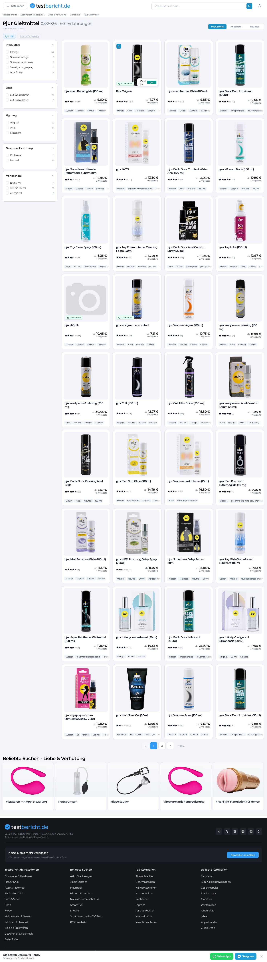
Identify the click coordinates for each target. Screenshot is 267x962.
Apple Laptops (78, 881)
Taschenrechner (144, 910)
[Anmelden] (259, 5)
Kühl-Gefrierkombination (216, 881)
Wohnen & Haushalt (16, 922)
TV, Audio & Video (15, 893)
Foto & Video (12, 899)
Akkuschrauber (144, 876)
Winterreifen (208, 905)
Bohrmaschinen (145, 881)
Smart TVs (76, 905)
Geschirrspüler (209, 887)
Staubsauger (208, 893)
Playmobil (76, 887)
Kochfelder (141, 899)
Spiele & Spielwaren (16, 927)
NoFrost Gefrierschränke (84, 899)
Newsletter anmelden (243, 854)
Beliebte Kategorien (214, 869)
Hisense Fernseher (81, 893)
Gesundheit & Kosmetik (32, 14)
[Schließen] (261, 956)
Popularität (217, 26)
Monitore (206, 899)
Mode (8, 910)
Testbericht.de (10, 14)
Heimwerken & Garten (18, 916)
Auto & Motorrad (15, 887)
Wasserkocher (143, 916)
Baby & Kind (12, 939)
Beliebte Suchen (81, 869)
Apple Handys (209, 922)
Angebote (235, 26)
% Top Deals (208, 927)
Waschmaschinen (146, 922)
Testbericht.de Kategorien (22, 869)
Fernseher (207, 876)
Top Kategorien (145, 869)
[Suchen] (249, 6)
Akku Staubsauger (81, 876)
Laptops (140, 905)
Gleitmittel (75, 14)
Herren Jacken (144, 893)
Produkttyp (13, 45)
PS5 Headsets (78, 922)
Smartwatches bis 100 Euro (86, 916)
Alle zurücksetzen (29, 36)
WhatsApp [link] (224, 956)
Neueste (254, 26)
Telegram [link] (248, 956)
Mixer (204, 916)
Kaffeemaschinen (145, 887)
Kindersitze (207, 910)
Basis (9, 87)
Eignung (11, 115)
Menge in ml (14, 175)
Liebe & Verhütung (57, 14)
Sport (8, 905)
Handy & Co (12, 881)
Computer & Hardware (18, 876)
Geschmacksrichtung (19, 148)
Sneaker (75, 910)
